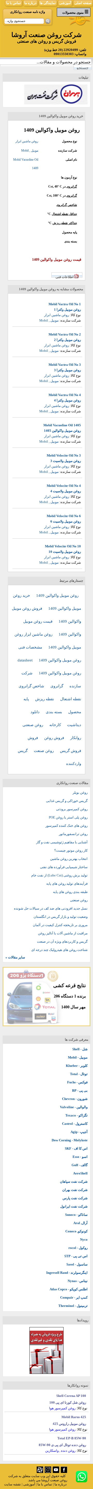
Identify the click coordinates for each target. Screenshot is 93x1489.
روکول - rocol (78, 1248)
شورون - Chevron (75, 1099)
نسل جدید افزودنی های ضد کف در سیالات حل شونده (51, 908)
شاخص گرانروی (66, 205)
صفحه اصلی (82, 3)
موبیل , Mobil (29, 150)
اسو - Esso (80, 1157)
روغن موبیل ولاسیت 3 (65, 461)
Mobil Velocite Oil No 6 (64, 516)
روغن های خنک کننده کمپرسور (66, 826)
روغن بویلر (80, 792)
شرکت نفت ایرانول (74, 1206)
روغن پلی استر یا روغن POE (68, 817)
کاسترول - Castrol (75, 1124)
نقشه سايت (12, 1484)
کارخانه (55, 725)
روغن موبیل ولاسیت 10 (65, 552)
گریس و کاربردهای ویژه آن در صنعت (62, 941)
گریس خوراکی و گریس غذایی (67, 801)
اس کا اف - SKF (76, 1148)
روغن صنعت (44, 751)
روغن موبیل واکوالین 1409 (57, 595)
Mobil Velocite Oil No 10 (63, 546)
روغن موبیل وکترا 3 (67, 370)
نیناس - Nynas (78, 1281)
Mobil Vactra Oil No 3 (65, 365)
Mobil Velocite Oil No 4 (64, 486)
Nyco (84, 1239)
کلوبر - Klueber (77, 1066)
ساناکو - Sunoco (76, 1215)
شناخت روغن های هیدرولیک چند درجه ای (59, 950)
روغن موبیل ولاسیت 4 (65, 491)
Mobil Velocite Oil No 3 (64, 455)
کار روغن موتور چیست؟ (71, 850)
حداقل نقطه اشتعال (64, 214)
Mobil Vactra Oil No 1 (65, 304)
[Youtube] (56, 1472)
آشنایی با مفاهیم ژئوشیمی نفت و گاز (62, 842)
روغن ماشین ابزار (27, 141)
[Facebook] (64, 1472)
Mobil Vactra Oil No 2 (65, 334)
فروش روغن (54, 738)
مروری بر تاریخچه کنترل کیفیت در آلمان (60, 925)
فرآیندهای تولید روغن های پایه (67, 883)
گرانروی (71, 186)
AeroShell (80, 1173)
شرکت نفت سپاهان (74, 1181)
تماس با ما (13, 3)
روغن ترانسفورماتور (73, 834)
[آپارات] (40, 1472)
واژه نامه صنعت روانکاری (27, 12)
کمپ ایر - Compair (74, 1297)
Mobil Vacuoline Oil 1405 (62, 425)
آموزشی (65, 3)
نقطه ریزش (45, 699)
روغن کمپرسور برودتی (72, 809)
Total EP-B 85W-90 (71, 1438)
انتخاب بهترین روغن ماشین (69, 859)
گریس (23, 751)
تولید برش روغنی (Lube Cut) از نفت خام (59, 875)
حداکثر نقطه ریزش (64, 223)
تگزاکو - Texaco (76, 1115)
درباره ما (30, 3)
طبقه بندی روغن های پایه (70, 892)
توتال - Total (79, 1074)
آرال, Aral (80, 1223)
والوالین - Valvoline (74, 1107)
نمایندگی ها (48, 3)
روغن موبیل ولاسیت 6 (65, 521)
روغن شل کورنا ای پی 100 (67, 1402)
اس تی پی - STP (76, 1256)
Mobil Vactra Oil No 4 (65, 395)
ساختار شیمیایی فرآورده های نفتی (64, 867)
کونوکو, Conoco (76, 1231)
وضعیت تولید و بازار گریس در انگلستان (61, 917)
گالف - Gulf (80, 1165)
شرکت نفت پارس (75, 1198)
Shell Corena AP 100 (71, 1396)
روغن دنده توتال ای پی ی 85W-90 (62, 1445)
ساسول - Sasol (77, 1264)
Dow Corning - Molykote (70, 1140)
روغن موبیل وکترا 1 (67, 309)
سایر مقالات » (15, 957)
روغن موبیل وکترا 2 (67, 340)
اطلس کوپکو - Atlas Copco (69, 1289)
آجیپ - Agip (79, 1132)
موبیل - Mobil (78, 1057)
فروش (33, 738)
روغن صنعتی (33, 725)
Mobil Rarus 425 (73, 1417)
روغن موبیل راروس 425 (69, 1424)
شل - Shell (80, 1049)
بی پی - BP (80, 1090)
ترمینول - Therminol (73, 1306)
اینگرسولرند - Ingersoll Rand (67, 1273)
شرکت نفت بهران (75, 1190)
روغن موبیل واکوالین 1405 (62, 431)
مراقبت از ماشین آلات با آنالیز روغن (63, 933)
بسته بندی (54, 712)
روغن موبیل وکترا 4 (67, 400)
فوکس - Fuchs (77, 1082)
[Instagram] (48, 1472)
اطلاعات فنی (65, 277)
